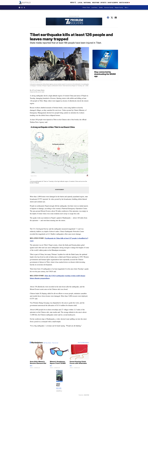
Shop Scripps (113, 2)
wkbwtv (20, 7)
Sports (103, 2)
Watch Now (124, 2)
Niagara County (119, 7)
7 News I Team (86, 7)
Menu (72, 2)
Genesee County (108, 7)
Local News (94, 7)
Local (80, 2)
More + (126, 7)
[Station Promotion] (74, 22)
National (87, 2)
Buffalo (101, 7)
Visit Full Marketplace (83, 342)
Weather (95, 2)
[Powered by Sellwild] (86, 395)
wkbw (22, 7)
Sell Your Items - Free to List (50, 342)
